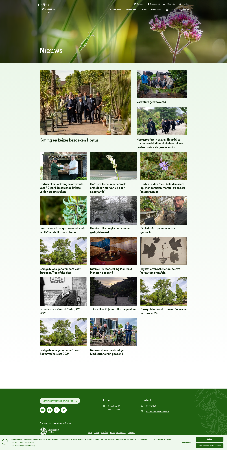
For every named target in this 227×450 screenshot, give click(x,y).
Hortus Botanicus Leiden (47, 8)
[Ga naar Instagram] (50, 410)
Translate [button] (140, 4)
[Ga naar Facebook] (57, 410)
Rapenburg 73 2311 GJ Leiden (114, 408)
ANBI (96, 432)
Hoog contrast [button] (155, 4)
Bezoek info (131, 9)
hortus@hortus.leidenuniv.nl (157, 411)
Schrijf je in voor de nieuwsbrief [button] (58, 400)
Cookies (131, 432)
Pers (90, 432)
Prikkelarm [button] (185, 4)
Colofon (104, 432)
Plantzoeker (156, 9)
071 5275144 (151, 406)
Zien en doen (115, 9)
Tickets (143, 9)
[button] (168, 10)
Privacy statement (118, 432)
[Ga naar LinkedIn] (64, 410)
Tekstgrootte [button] (171, 4)
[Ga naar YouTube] (43, 410)
